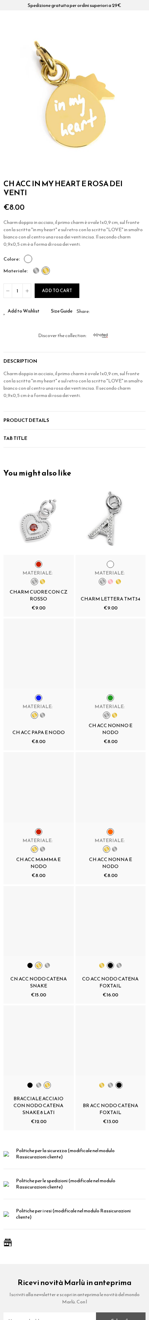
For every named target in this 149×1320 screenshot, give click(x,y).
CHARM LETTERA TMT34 (110, 599)
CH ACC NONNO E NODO (110, 729)
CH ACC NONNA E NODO (110, 863)
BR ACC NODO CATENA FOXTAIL (110, 1109)
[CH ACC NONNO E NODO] (111, 653)
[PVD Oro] (46, 271)
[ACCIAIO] (36, 271)
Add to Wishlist (24, 311)
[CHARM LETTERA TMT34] (111, 520)
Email (103, 311)
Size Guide (61, 311)
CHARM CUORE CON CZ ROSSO (39, 595)
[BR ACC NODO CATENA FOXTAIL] (111, 1040)
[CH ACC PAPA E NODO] (38, 653)
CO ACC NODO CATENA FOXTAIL (110, 982)
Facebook (95, 311)
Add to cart (57, 290)
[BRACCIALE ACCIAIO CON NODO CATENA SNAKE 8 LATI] (38, 1040)
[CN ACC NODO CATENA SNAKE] (38, 921)
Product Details (26, 420)
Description (20, 361)
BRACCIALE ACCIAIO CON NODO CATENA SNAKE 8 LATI (38, 1105)
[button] (10, 103)
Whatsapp (111, 311)
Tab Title (15, 438)
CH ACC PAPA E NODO (38, 732)
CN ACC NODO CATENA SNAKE (38, 982)
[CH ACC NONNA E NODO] (111, 787)
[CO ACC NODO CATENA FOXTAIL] (111, 921)
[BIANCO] (28, 259)
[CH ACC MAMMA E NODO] (38, 787)
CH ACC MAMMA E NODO (38, 863)
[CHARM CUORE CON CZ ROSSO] (38, 520)
